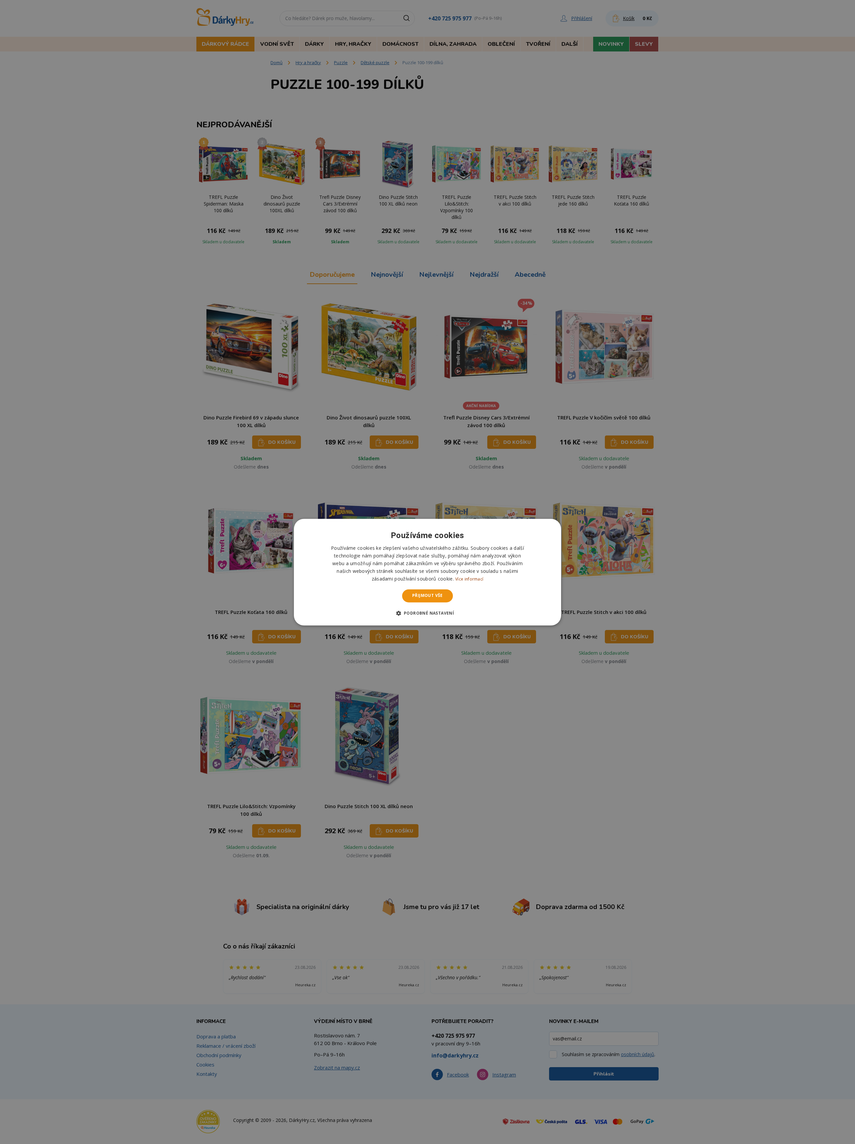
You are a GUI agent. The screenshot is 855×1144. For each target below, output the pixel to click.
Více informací (469, 579)
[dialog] (427, 572)
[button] (427, 613)
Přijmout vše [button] (427, 596)
